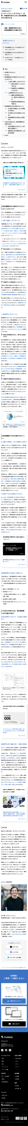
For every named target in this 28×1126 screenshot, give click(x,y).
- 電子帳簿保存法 (4, 1081)
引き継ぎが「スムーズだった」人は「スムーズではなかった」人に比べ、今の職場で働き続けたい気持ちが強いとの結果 (13, 243)
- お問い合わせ (4, 1095)
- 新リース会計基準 (5, 1076)
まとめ (6, 135)
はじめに (7, 74)
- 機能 (2, 1061)
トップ (2, 967)
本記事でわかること (10, 72)
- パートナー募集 (4, 1069)
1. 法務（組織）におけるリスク (16, 81)
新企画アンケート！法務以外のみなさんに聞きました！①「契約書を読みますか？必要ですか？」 (14, 425)
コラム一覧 (8, 967)
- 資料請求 (3, 1098)
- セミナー (17, 1064)
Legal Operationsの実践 (19, 934)
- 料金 (2, 1064)
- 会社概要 (17, 1076)
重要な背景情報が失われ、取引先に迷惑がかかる (18, 97)
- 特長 (2, 1058)
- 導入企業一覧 (18, 1088)
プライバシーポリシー (5, 1116)
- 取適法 (3, 1079)
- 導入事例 (17, 1085)
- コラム (16, 1061)
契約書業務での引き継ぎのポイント (14, 106)
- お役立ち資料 (18, 1058)
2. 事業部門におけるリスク (15, 93)
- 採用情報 (17, 1079)
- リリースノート (4, 1066)
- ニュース (17, 1066)
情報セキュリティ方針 (5, 1119)
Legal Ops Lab (6, 153)
